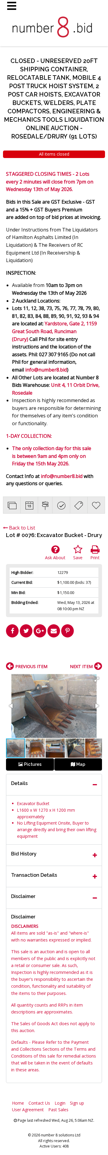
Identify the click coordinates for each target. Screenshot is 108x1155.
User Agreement (28, 1109)
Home (18, 1103)
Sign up (77, 1103)
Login (60, 1103)
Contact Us (39, 1103)
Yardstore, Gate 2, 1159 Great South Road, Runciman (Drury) (54, 331)
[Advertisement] (54, 652)
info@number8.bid (46, 369)
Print (95, 557)
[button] (96, 679)
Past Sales (58, 1109)
